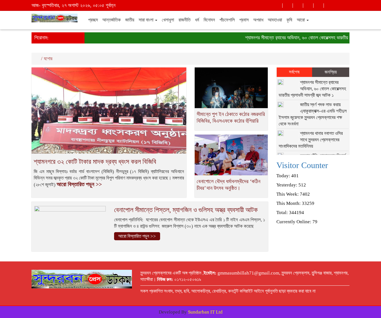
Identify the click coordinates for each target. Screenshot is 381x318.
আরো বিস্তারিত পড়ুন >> (79, 184)
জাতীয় (129, 20)
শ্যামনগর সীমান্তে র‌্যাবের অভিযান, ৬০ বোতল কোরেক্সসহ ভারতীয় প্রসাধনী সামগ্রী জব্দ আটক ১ (312, 89)
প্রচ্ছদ (93, 20)
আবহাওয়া (275, 20)
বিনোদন (209, 20)
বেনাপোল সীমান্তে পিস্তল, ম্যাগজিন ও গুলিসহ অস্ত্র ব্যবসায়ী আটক (186, 209)
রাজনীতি (185, 20)
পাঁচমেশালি (227, 20)
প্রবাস (244, 20)
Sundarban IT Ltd (205, 312)
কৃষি (289, 20)
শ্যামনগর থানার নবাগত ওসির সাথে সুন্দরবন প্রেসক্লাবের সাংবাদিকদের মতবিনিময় (311, 140)
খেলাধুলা (168, 20)
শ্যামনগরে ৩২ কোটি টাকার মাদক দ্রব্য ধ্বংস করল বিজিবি (95, 161)
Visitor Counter (302, 165)
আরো (301, 20)
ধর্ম (197, 20)
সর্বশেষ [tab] (294, 72)
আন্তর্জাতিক (111, 20)
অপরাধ (258, 20)
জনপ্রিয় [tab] (331, 72)
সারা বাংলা (147, 20)
